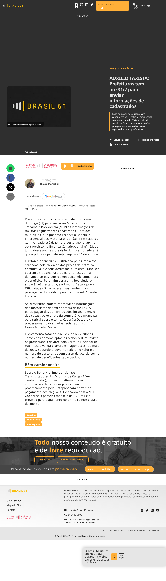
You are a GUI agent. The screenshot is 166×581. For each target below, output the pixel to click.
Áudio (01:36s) (85, 166)
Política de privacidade (113, 531)
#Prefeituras (33, 419)
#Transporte (33, 424)
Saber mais (121, 556)
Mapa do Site (14, 505)
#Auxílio (31, 415)
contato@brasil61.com (80, 510)
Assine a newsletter (100, 469)
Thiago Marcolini (49, 183)
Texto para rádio (150, 139)
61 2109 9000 (75, 515)
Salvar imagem (121, 139)
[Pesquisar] (102, 8)
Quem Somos (14, 500)
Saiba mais (45, 459)
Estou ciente (114, 556)
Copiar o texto (121, 144)
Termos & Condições (136, 531)
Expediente (154, 531)
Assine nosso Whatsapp (135, 469)
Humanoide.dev (97, 536)
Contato (11, 509)
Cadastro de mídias (72, 459)
